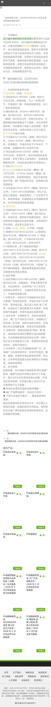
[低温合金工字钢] (9, 511)
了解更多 (17, 486)
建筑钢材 (10, 93)
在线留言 (25, 680)
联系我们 (38, 680)
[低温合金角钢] (9, 470)
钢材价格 (26, 46)
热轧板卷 (10, 169)
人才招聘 (12, 680)
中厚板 (9, 133)
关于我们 (17, 672)
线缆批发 (42, 672)
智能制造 (32, 676)
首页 (6, 672)
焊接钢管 (46, 535)
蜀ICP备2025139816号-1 (25, 703)
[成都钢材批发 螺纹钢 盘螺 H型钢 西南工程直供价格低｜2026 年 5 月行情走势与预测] (32, 634)
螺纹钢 (27, 93)
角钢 (15, 228)
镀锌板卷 (10, 206)
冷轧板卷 (17, 166)
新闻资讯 (45, 676)
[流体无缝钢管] (9, 552)
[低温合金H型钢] (32, 470)
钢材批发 (30, 672)
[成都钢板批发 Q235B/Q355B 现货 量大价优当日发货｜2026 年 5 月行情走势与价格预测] (9, 634)
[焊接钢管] (32, 552)
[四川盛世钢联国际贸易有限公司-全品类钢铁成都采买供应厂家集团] (2, 3)
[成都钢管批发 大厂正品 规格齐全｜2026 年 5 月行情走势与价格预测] (32, 593)
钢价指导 (19, 676)
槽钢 (22, 228)
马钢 (42, 253)
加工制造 (6, 676)
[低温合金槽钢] (32, 511)
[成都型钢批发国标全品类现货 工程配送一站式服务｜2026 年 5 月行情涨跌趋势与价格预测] (9, 593)
